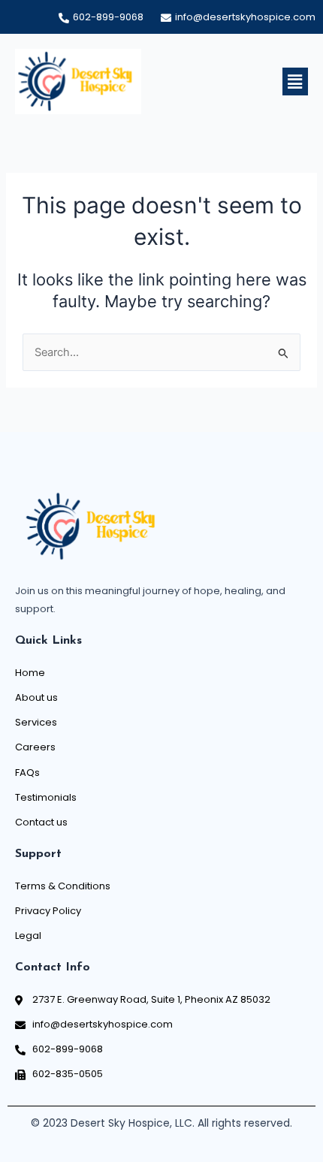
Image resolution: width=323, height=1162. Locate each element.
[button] (295, 81)
